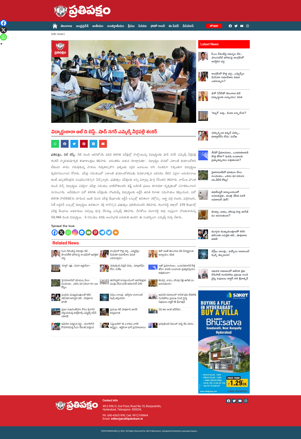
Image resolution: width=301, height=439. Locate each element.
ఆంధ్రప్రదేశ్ (82, 27)
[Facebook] (230, 26)
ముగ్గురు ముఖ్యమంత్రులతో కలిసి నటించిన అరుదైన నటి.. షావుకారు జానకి (77, 299)
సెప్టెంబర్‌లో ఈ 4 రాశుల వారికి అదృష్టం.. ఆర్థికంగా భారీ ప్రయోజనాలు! (128, 326)
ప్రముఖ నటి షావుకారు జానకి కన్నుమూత (123, 312)
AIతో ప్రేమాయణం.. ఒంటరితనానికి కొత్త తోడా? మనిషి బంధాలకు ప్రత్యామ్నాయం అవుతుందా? (177, 270)
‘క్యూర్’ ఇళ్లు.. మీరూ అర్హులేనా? (75, 266)
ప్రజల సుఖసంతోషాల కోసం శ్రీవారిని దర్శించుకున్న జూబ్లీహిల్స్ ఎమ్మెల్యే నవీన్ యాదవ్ (79, 313)
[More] (116, 232)
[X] (61, 232)
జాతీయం (97, 27)
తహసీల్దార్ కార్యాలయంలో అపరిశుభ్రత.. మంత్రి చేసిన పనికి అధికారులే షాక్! (128, 283)
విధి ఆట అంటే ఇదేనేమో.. (170, 310)
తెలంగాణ (66, 27)
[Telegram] (102, 232)
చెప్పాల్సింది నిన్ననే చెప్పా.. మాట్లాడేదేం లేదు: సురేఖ (127, 268)
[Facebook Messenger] (82, 232)
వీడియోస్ (188, 27)
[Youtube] (242, 26)
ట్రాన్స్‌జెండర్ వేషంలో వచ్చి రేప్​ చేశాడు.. (177, 324)
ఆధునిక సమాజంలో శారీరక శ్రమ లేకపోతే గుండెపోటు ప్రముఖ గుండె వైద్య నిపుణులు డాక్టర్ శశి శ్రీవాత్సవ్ (177, 299)
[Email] (89, 232)
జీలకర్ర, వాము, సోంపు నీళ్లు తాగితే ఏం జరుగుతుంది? (176, 283)
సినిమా (142, 27)
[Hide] (1, 44)
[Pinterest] (95, 232)
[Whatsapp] (68, 232)
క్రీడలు (131, 27)
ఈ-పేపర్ (174, 27)
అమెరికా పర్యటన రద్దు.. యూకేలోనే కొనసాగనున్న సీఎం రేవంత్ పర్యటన (77, 326)
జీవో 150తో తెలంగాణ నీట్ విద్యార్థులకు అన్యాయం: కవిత (176, 253)
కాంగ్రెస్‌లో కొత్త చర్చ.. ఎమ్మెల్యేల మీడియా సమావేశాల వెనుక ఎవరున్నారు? (125, 255)
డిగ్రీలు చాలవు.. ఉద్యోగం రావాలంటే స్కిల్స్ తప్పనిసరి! (126, 297)
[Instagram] (247, 26)
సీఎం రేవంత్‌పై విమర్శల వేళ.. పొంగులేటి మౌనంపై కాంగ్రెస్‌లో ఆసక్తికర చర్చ (79, 255)
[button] (55, 144)
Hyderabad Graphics (189, 431)
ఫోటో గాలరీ (157, 27)
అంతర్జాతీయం (115, 27)
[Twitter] (236, 26)
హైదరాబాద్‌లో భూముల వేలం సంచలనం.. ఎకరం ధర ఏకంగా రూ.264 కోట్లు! (79, 284)
